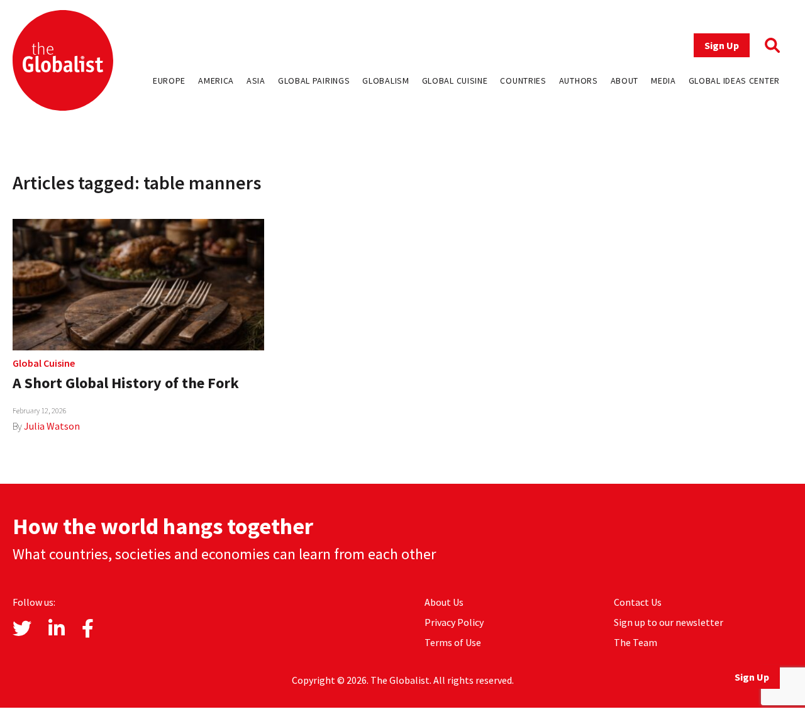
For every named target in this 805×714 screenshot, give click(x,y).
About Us (444, 602)
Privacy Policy (454, 622)
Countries (523, 80)
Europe (169, 80)
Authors (578, 80)
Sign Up (721, 45)
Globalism (385, 80)
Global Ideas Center (734, 80)
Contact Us (638, 602)
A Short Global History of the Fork (126, 383)
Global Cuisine (455, 80)
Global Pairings (314, 80)
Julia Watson (52, 426)
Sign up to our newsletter (668, 622)
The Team (635, 642)
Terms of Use (453, 642)
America (216, 80)
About (625, 80)
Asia (256, 80)
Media (663, 80)
